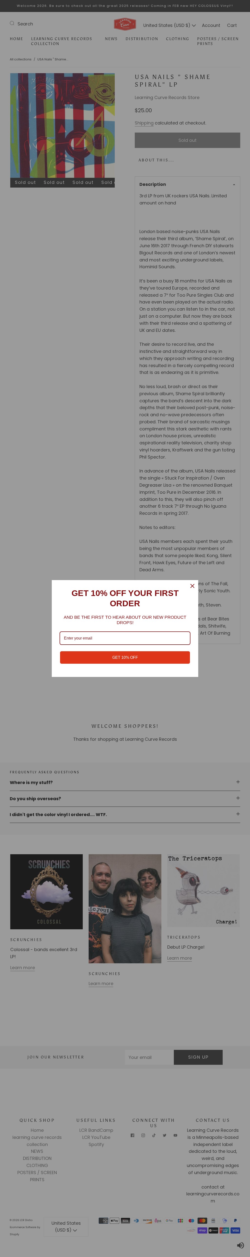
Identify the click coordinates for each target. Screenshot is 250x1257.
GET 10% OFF (125, 657)
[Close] (192, 586)
